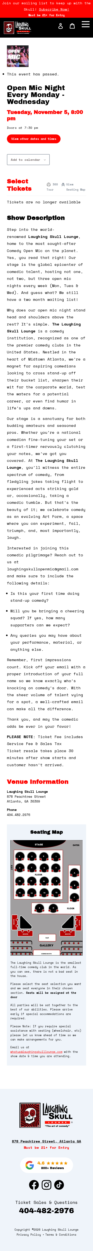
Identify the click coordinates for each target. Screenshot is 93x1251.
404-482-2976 (46, 1210)
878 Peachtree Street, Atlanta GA (46, 1141)
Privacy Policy (29, 1235)
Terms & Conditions (60, 1235)
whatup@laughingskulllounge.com (36, 1052)
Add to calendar (25, 159)
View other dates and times (33, 139)
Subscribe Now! (54, 9)
